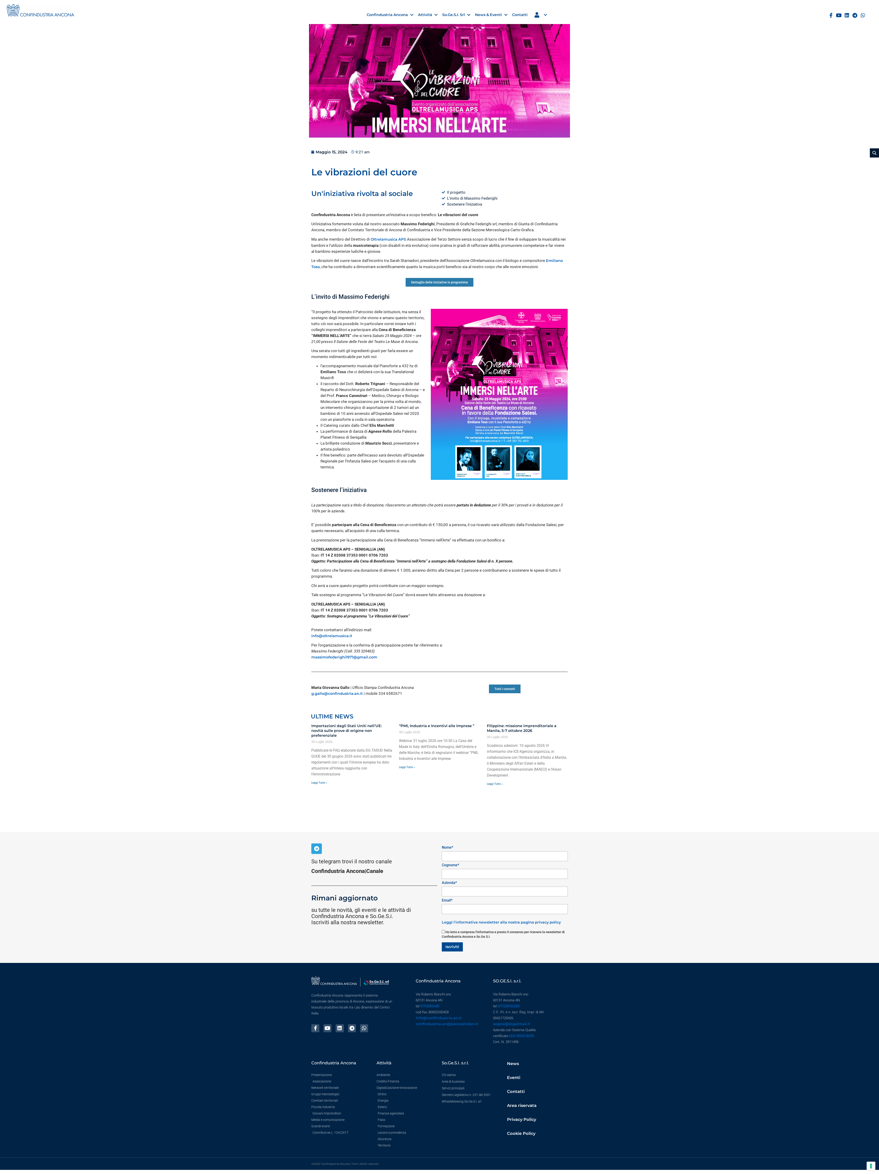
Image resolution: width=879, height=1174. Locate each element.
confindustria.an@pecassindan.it (447, 1024)
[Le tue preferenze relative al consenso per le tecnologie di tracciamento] (871, 1166)
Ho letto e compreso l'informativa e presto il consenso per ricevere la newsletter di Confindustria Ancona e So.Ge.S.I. (503, 934)
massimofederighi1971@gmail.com (344, 657)
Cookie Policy (521, 1133)
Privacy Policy (521, 1119)
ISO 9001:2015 (521, 1036)
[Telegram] (854, 15)
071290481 (430, 1006)
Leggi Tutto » (319, 782)
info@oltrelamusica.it (331, 636)
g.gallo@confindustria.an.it (337, 693)
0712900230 (509, 1006)
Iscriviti (452, 947)
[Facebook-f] (831, 15)
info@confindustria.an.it (439, 1018)
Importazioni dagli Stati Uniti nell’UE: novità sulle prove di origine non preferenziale (346, 731)
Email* (447, 900)
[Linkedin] (846, 15)
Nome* (447, 847)
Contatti (516, 1091)
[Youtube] (839, 15)
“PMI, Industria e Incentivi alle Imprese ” (436, 726)
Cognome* (450, 865)
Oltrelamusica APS (388, 239)
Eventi (513, 1077)
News (513, 1063)
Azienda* (449, 882)
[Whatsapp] (862, 15)
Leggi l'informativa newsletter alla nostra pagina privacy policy (501, 922)
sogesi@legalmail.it (511, 1024)
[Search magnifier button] (874, 153)
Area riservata (522, 1105)
